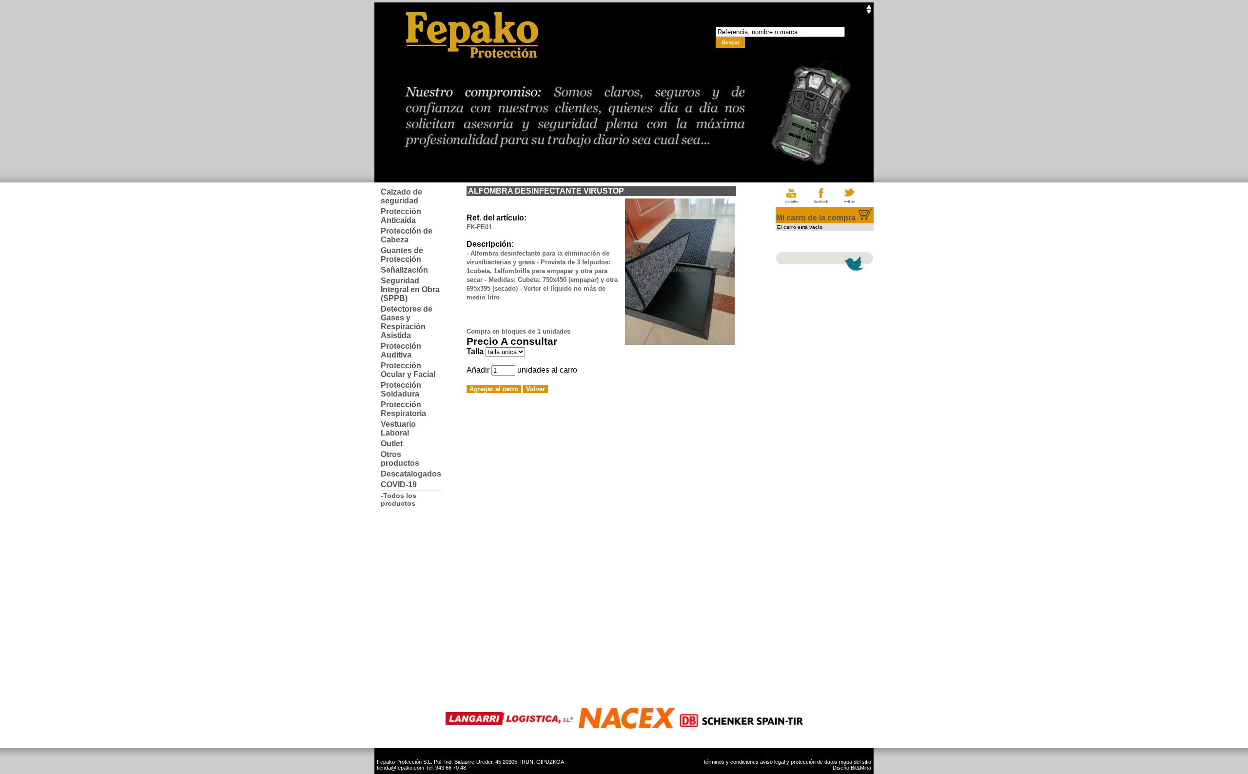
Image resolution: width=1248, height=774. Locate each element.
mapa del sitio (855, 762)
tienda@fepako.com (400, 768)
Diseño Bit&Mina (852, 768)
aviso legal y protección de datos (799, 762)
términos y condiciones (731, 762)
